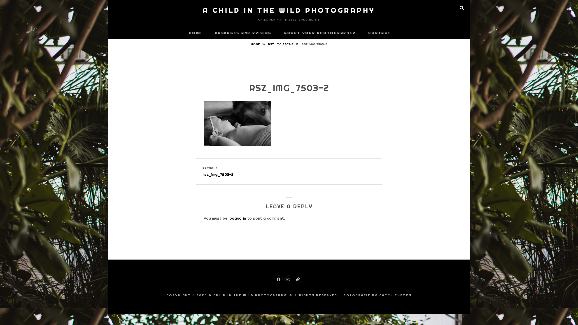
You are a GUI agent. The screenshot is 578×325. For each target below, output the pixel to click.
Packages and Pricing (243, 33)
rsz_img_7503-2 (281, 44)
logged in (237, 218)
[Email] (298, 279)
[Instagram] (288, 279)
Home (194, 33)
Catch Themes (395, 295)
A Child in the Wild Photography (289, 10)
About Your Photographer (320, 33)
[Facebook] (279, 279)
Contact (379, 33)
